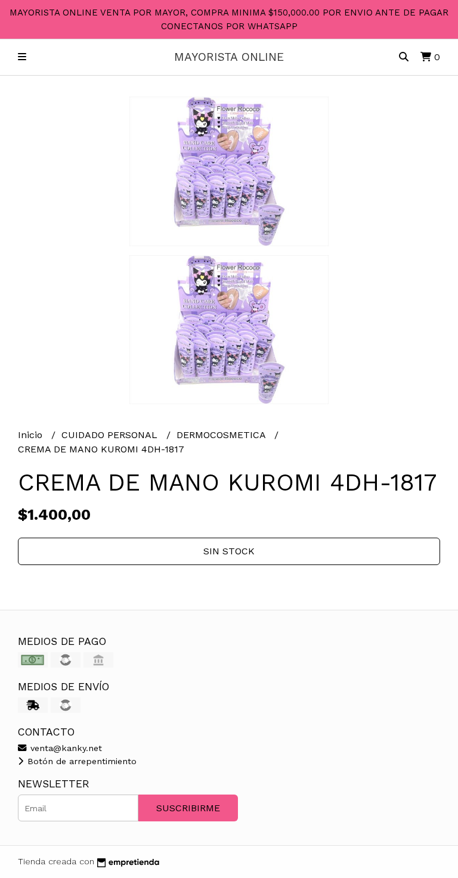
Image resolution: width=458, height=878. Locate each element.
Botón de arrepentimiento (80, 761)
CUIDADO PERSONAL (110, 434)
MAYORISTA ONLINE (229, 57)
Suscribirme (188, 808)
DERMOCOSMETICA (222, 434)
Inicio (31, 434)
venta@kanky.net (64, 748)
